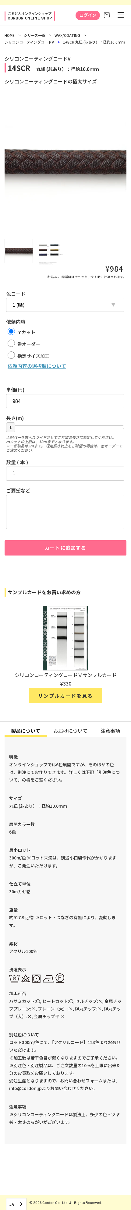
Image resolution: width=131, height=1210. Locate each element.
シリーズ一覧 (34, 35)
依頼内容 (16, 321)
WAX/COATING (67, 35)
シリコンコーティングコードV (29, 41)
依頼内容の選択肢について (37, 365)
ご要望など (18, 490)
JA (11, 1204)
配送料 (66, 276)
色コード (16, 293)
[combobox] (16, 1204)
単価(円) (15, 389)
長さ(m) (15, 418)
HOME (10, 35)
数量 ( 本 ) (17, 462)
